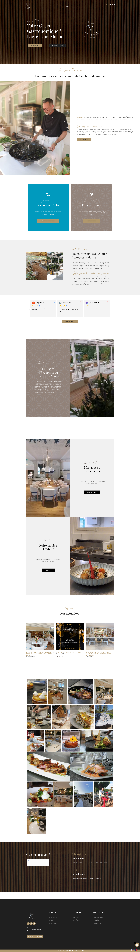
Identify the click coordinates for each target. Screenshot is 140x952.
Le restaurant (92, 3)
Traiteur (63, 3)
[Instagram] (31, 923)
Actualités (71, 3)
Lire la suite (30, 659)
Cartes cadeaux (81, 3)
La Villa (86, 116)
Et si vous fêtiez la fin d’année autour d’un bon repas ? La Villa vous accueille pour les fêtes (40, 654)
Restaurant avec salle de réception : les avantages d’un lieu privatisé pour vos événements (99, 654)
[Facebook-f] (34, 923)
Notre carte (42, 3)
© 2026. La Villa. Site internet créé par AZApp (70, 950)
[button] (2, 128)
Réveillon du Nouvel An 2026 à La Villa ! (69, 652)
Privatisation (53, 3)
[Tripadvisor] (28, 923)
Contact (67, 6)
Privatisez (80, 211)
